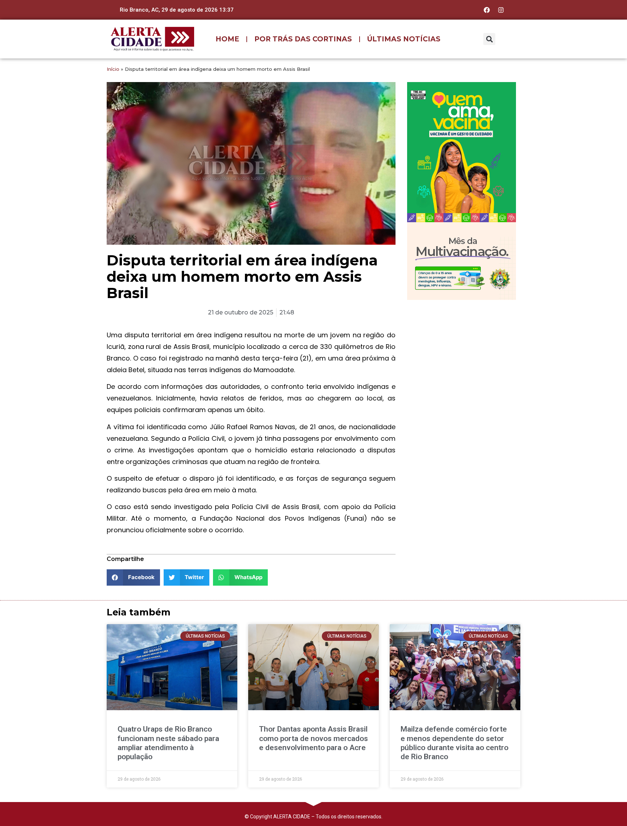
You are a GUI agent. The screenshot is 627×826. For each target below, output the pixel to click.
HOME (227, 39)
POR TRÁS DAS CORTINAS (303, 39)
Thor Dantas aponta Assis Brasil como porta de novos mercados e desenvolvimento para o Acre (313, 738)
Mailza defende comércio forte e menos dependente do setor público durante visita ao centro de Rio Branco (454, 743)
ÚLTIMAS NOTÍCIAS (403, 39)
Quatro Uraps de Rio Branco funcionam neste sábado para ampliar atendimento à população (168, 743)
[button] (489, 39)
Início (113, 69)
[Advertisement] (461, 352)
